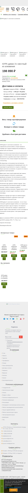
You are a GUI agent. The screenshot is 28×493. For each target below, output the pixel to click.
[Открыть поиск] (23, 9)
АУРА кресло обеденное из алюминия (23, 246)
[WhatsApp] (17, 319)
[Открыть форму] (18, 9)
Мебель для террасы (9, 14)
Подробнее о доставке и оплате (13, 103)
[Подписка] (21, 336)
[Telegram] (10, 319)
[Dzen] (14, 322)
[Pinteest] (24, 319)
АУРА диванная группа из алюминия (4, 247)
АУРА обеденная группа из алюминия (14, 247)
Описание (3, 140)
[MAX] (4, 319)
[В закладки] (4, 258)
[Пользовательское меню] (12, 9)
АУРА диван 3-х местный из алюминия (4, 277)
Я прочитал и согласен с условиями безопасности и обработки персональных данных (14, 344)
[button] (7, 9)
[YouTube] (21, 319)
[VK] (7, 319)
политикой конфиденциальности (13, 487)
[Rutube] (13, 319)
